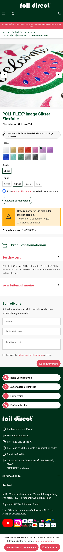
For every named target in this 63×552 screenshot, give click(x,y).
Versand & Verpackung (45, 494)
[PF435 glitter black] (35, 157)
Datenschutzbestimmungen (31, 354)
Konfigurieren (49, 547)
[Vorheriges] (4, 75)
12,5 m (28, 183)
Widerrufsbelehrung (20, 494)
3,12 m (7, 183)
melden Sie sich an (22, 191)
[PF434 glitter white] (6, 149)
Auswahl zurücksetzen (17, 200)
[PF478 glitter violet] (42, 149)
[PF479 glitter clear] (42, 157)
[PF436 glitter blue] (6, 157)
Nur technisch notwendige (21, 547)
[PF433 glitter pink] (35, 149)
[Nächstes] (59, 75)
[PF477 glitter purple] (50, 149)
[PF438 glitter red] (28, 149)
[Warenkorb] (59, 13)
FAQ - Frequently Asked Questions (33, 497)
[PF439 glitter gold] (13, 149)
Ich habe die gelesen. (29, 354)
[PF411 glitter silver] (28, 157)
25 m (38, 183)
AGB (4, 494)
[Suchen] (13, 13)
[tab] (31, 267)
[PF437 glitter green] (20, 157)
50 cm (7, 170)
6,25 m (17, 183)
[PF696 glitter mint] (13, 157)
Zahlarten (7, 497)
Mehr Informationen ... (45, 540)
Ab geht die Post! (48, 363)
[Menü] (3, 13)
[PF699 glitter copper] (20, 149)
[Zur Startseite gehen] (31, 5)
